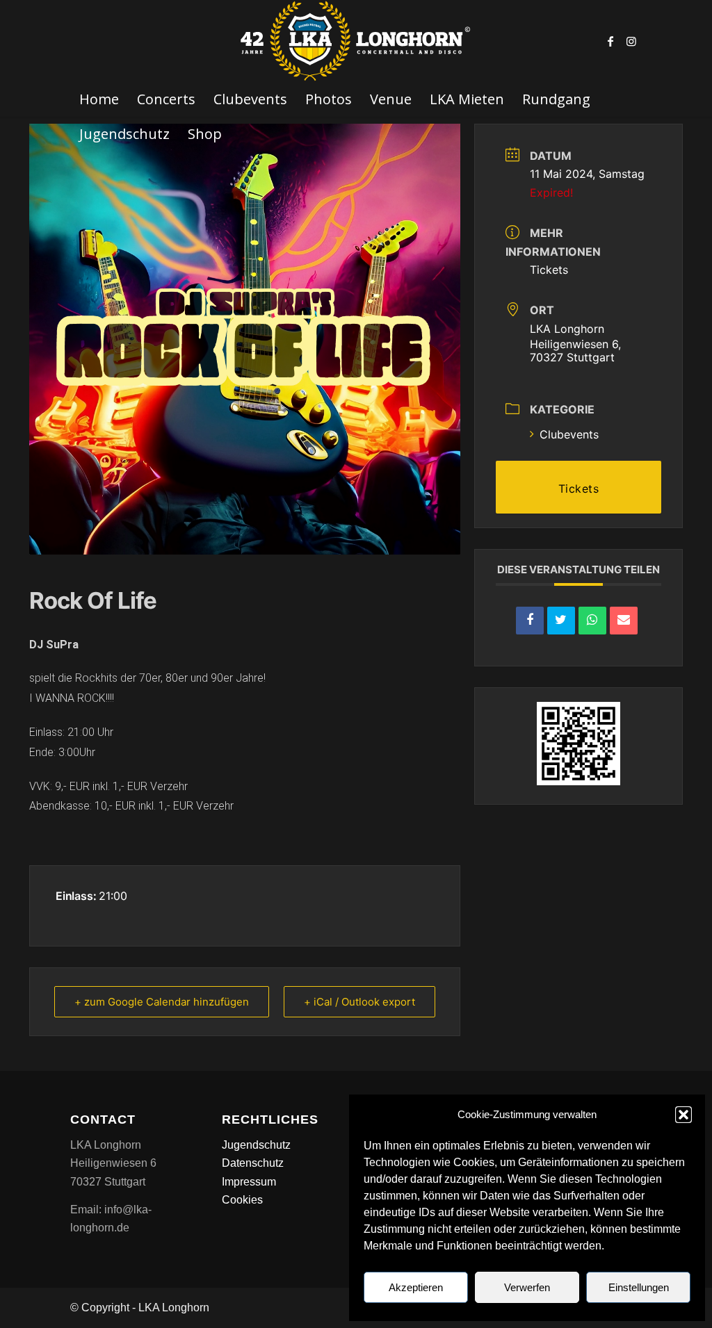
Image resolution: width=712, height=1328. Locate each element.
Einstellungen (638, 1287)
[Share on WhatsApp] (592, 620)
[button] (683, 1115)
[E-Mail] (624, 620)
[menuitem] (99, 99)
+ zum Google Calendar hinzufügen (161, 1001)
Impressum (249, 1182)
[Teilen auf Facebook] (530, 620)
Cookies (242, 1200)
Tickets (549, 270)
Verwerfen (527, 1287)
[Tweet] (561, 620)
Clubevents (569, 434)
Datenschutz (253, 1163)
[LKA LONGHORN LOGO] (356, 41)
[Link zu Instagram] (631, 41)
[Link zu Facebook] (610, 41)
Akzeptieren (416, 1287)
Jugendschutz (256, 1145)
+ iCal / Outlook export (359, 1001)
